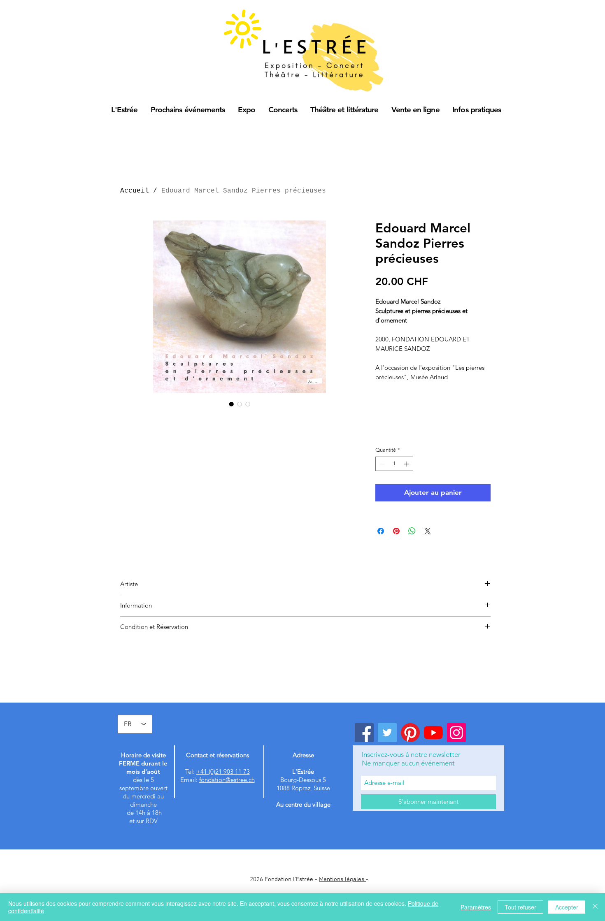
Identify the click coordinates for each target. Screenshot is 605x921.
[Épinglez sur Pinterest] (396, 531)
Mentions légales (342, 879)
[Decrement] (381, 464)
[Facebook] (364, 732)
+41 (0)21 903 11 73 (223, 771)
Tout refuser (520, 907)
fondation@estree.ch (227, 780)
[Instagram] (456, 732)
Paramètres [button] (476, 907)
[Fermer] (595, 907)
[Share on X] (428, 531)
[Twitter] (387, 732)
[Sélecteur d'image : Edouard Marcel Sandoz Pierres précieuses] (231, 404)
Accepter (566, 907)
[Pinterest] (410, 732)
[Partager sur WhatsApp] (412, 531)
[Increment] (407, 464)
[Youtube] (433, 732)
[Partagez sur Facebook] (381, 531)
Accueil (134, 191)
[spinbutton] (394, 464)
